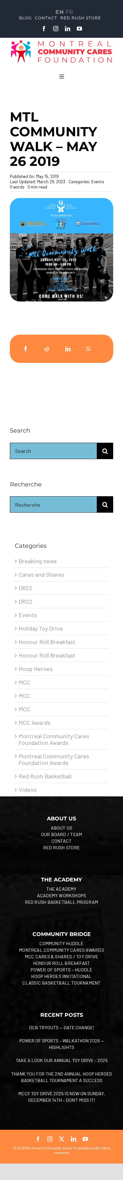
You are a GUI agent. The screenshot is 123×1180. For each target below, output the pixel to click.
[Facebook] (25, 349)
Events (97, 181)
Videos (28, 789)
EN (59, 12)
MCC (24, 682)
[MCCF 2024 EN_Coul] (61, 42)
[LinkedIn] (68, 349)
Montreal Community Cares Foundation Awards (54, 739)
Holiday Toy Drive (41, 628)
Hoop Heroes (36, 668)
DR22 (25, 588)
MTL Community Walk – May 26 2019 (53, 139)
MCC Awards (35, 722)
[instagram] (55, 28)
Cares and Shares (41, 574)
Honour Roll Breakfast (47, 641)
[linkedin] (67, 28)
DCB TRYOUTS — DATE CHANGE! (61, 1027)
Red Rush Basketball (45, 776)
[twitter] (61, 1139)
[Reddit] (46, 349)
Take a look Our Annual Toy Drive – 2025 (62, 1060)
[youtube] (79, 28)
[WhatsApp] (88, 349)
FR (69, 12)
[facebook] (44, 28)
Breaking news (38, 561)
